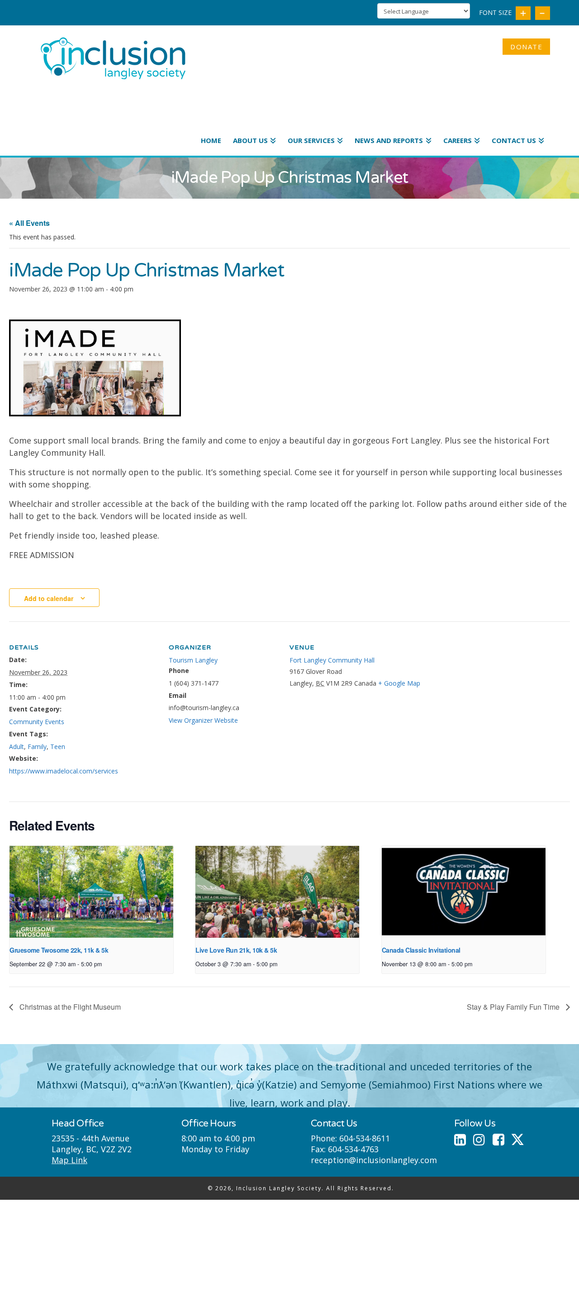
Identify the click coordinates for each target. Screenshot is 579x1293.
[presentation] (91, 892)
